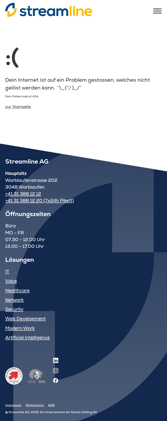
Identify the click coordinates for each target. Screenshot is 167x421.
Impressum (13, 405)
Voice (11, 281)
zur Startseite (18, 106)
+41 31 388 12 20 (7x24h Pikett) (39, 200)
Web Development (25, 318)
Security (14, 309)
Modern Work (20, 328)
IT (7, 271)
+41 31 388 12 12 (23, 194)
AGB (51, 405)
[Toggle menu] (157, 11)
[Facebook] (55, 381)
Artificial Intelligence (27, 337)
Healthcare (17, 290)
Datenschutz (35, 405)
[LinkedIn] (55, 361)
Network (14, 300)
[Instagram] (55, 371)
